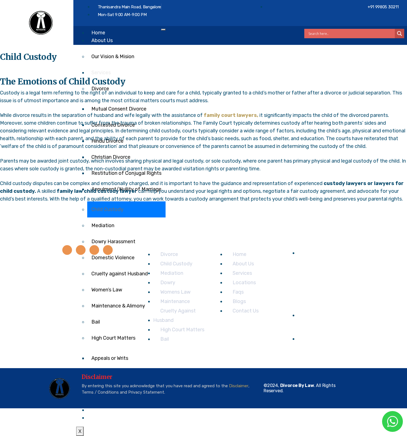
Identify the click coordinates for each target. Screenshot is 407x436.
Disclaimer (238, 385)
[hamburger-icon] (163, 29)
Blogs (98, 410)
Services (101, 73)
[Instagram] (108, 250)
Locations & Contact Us (118, 418)
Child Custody (107, 209)
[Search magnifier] (399, 33)
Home (98, 33)
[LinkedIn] (94, 250)
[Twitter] (81, 250)
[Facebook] (67, 250)
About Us (102, 40)
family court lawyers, (231, 115)
